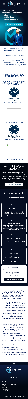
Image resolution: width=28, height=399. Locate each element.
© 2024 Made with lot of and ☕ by (13, 396)
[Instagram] (17, 378)
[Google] (14, 378)
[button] (4, 4)
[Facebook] (11, 378)
